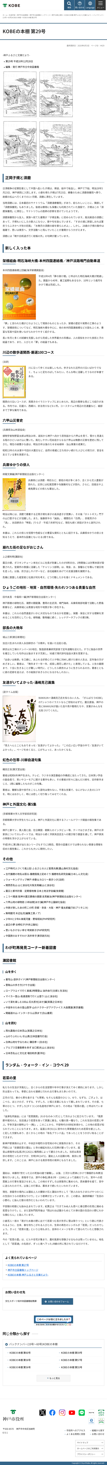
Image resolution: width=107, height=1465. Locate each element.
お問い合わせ (98, 1434)
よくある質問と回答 (75, 1434)
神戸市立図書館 (22, 15)
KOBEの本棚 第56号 (20, 1367)
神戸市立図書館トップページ (40, 15)
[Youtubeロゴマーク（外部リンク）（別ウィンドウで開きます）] (72, 1412)
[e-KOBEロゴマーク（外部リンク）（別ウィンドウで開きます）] (91, 1421)
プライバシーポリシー (86, 1454)
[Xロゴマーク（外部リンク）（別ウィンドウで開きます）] (42, 1412)
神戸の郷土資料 (57, 15)
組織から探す (98, 1430)
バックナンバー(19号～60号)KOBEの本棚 (33, 1344)
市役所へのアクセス (75, 1430)
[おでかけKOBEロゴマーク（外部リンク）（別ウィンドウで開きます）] (101, 1421)
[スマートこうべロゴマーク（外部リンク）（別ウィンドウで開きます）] (101, 1412)
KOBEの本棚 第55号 (71, 1367)
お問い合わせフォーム (58, 1301)
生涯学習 (12, 15)
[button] (69, 5)
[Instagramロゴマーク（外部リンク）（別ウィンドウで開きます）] (62, 1413)
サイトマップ (82, 1442)
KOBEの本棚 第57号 (71, 1360)
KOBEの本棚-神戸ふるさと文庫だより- (77, 15)
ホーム (5, 15)
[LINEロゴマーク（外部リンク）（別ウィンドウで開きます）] (82, 1413)
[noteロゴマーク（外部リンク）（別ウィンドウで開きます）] (91, 1413)
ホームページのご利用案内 (88, 1448)
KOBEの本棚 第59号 (71, 1352)
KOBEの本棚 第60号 (20, 1352)
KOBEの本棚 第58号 (20, 1360)
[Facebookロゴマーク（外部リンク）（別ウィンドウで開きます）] (52, 1413)
